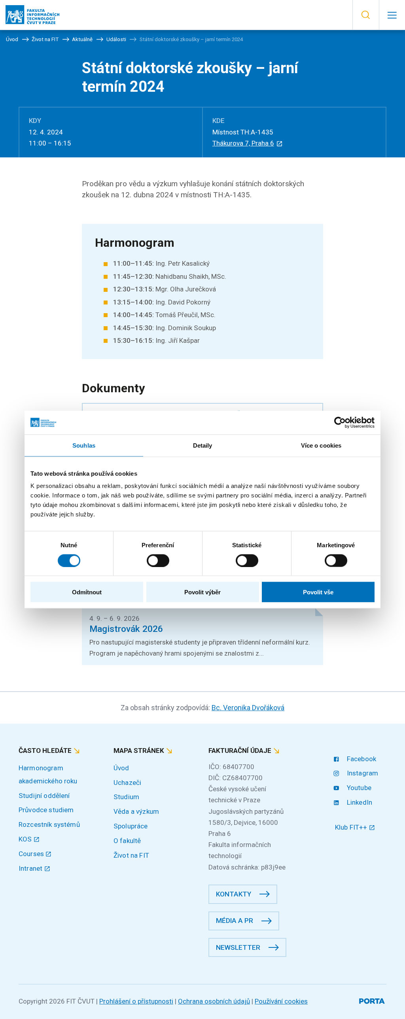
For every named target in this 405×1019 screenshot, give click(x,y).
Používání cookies (281, 1001)
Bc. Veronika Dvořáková (248, 707)
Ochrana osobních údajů (214, 1001)
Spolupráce (131, 826)
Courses (32, 854)
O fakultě (127, 841)
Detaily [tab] (202, 445)
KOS (26, 839)
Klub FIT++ (352, 827)
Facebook (360, 759)
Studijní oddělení (44, 796)
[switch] (158, 560)
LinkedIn (358, 802)
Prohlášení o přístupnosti (136, 1001)
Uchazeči (127, 782)
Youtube (358, 788)
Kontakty (233, 894)
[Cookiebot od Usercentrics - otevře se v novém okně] (340, 422)
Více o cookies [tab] (321, 445)
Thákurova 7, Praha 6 (243, 143)
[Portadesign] (372, 1000)
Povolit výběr (202, 592)
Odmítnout (87, 592)
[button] (365, 15)
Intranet (31, 868)
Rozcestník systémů (49, 824)
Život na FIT (131, 855)
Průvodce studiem (46, 810)
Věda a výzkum (136, 811)
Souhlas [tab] (83, 445)
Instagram (361, 773)
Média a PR (234, 920)
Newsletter (238, 947)
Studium (126, 797)
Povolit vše (318, 592)
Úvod (121, 768)
